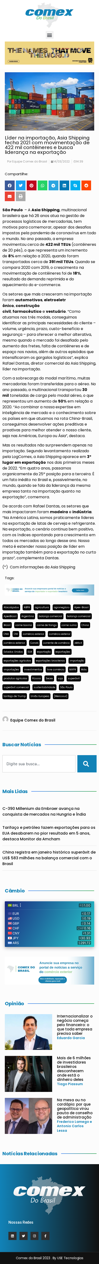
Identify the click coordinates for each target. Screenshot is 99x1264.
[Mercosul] (60, 696)
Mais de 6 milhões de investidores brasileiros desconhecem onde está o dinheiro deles (74, 1068)
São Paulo (66, 687)
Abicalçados (11, 607)
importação (77, 660)
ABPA (27, 607)
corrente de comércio (56, 643)
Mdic (84, 669)
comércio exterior (33, 634)
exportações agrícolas (17, 660)
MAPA (72, 669)
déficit (78, 643)
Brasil (7, 625)
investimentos (33, 669)
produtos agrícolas (15, 678)
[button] (50, 35)
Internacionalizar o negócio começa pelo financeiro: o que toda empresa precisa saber (75, 1025)
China (85, 625)
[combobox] (38, 763)
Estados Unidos (13, 652)
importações (11, 669)
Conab (34, 643)
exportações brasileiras (50, 660)
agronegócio (61, 607)
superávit (74, 678)
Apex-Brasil (81, 607)
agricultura (42, 607)
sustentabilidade (44, 687)
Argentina (27, 616)
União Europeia (40, 696)
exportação (44, 652)
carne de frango (47, 625)
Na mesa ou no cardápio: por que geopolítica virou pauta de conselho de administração (75, 1108)
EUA (30, 652)
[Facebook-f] (45, 1236)
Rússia (36, 678)
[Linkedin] (12, 1236)
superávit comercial (16, 687)
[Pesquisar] (87, 763)
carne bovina (23, 625)
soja (60, 678)
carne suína (69, 625)
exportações (63, 652)
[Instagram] (35, 1236)
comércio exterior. (14, 643)
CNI (16, 634)
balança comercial (50, 616)
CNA (6, 634)
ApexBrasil (10, 616)
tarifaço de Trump (15, 696)
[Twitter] (23, 1236)
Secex (49, 678)
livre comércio (55, 669)
